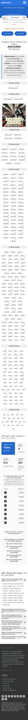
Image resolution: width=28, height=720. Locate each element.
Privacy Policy (7, 688)
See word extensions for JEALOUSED (14, 560)
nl (17, 696)
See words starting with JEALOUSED (14, 547)
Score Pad (5, 686)
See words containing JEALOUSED (14, 551)
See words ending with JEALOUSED (14, 556)
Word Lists (5, 683)
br (2, 696)
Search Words (20, 33)
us (6, 699)
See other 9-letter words (14, 544)
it (14, 696)
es (9, 696)
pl (20, 696)
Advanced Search (8, 681)
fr (12, 696)
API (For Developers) (9, 690)
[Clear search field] (24, 17)
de (6, 696)
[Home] (6, 2)
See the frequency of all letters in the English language (14, 540)
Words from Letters (8, 679)
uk (3, 699)
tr (24, 696)
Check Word (7, 33)
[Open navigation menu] (24, 2)
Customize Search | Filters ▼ (14, 28)
